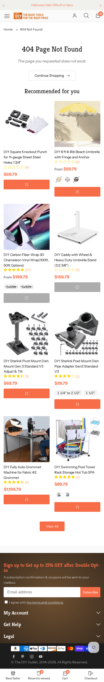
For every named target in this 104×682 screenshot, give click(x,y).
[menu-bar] (9, 16)
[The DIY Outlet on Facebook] (14, 657)
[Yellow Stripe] (58, 179)
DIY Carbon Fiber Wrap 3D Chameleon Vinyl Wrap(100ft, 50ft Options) (26, 260)
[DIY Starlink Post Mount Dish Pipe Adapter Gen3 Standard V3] (77, 333)
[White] (58, 494)
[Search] (86, 16)
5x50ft (11, 287)
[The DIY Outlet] (31, 16)
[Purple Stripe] (67, 179)
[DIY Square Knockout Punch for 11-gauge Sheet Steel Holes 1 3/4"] (27, 124)
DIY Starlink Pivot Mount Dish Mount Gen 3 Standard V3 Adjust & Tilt (26, 366)
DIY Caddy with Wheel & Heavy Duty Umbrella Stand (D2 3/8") (75, 260)
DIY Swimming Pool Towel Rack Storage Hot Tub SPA (74, 470)
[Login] (75, 16)
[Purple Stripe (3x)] (76, 179)
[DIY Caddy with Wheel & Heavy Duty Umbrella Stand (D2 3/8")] (77, 227)
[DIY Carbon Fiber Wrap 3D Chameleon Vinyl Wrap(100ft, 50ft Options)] (27, 227)
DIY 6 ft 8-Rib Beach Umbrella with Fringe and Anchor (77, 154)
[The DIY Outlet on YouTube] (41, 657)
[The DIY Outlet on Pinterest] (23, 657)
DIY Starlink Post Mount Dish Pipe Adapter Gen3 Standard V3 (76, 366)
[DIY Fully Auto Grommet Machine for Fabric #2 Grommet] (27, 439)
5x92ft (26, 287)
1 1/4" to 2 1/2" (68, 393)
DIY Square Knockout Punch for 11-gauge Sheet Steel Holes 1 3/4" (25, 157)
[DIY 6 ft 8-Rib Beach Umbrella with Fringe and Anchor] (77, 124)
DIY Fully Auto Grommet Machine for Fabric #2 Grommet (22, 472)
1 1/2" (90, 393)
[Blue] (67, 494)
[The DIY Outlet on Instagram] (32, 657)
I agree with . (36, 602)
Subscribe (90, 592)
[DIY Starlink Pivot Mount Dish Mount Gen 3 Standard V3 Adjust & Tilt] (27, 333)
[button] (27, 184)
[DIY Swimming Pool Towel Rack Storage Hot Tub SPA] (77, 439)
